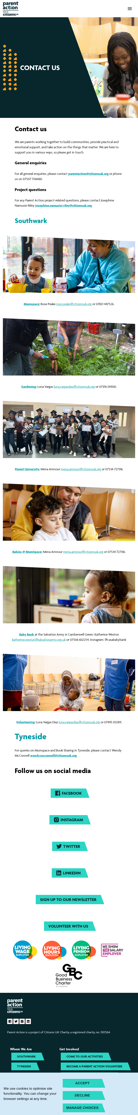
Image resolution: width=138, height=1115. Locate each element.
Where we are (21, 1049)
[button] (129, 8)
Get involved (69, 1049)
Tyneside (31, 736)
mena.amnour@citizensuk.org (81, 469)
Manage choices (82, 1108)
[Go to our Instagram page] (22, 1021)
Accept (82, 1083)
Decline (82, 1095)
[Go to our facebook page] (10, 1021)
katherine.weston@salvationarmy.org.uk (39, 640)
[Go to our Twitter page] (16, 1021)
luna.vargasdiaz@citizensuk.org (74, 386)
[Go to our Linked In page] (28, 1021)
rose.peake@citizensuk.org (74, 304)
